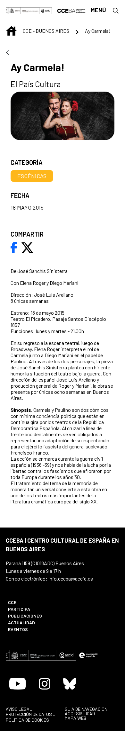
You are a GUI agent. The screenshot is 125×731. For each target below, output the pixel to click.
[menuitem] (32, 602)
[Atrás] (7, 53)
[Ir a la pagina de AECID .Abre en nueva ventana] (45, 10)
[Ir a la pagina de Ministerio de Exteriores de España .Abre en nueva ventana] (22, 10)
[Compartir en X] (27, 246)
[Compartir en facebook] (14, 246)
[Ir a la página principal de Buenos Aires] (71, 10)
